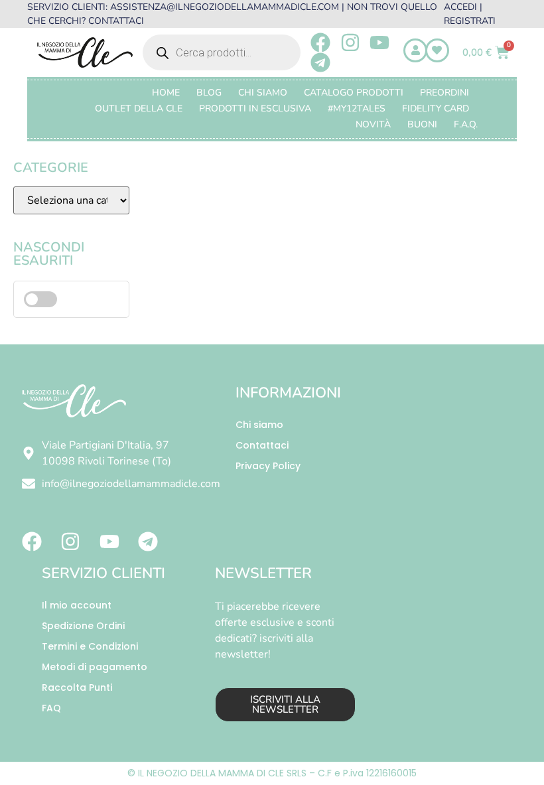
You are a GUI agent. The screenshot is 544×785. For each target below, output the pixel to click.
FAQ (51, 708)
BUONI (422, 124)
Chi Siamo (262, 92)
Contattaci (262, 445)
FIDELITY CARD (435, 108)
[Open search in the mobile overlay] (221, 52)
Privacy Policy (268, 465)
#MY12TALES (356, 108)
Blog (209, 92)
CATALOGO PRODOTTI (353, 92)
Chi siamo (259, 424)
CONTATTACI (116, 21)
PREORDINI (444, 92)
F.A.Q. (466, 124)
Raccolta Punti (77, 687)
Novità (373, 124)
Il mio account (76, 605)
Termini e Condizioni (90, 646)
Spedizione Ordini (83, 625)
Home (166, 92)
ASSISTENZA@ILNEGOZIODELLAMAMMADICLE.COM (224, 7)
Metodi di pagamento (94, 667)
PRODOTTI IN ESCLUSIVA (255, 108)
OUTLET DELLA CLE (138, 108)
